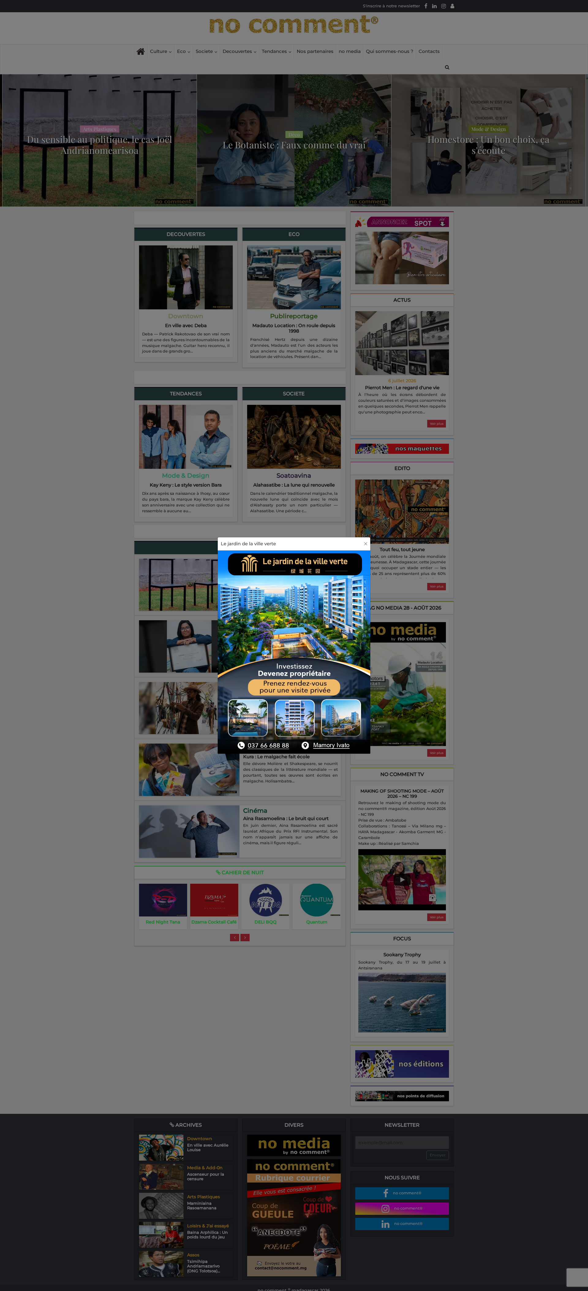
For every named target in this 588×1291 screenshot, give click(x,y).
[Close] (366, 544)
